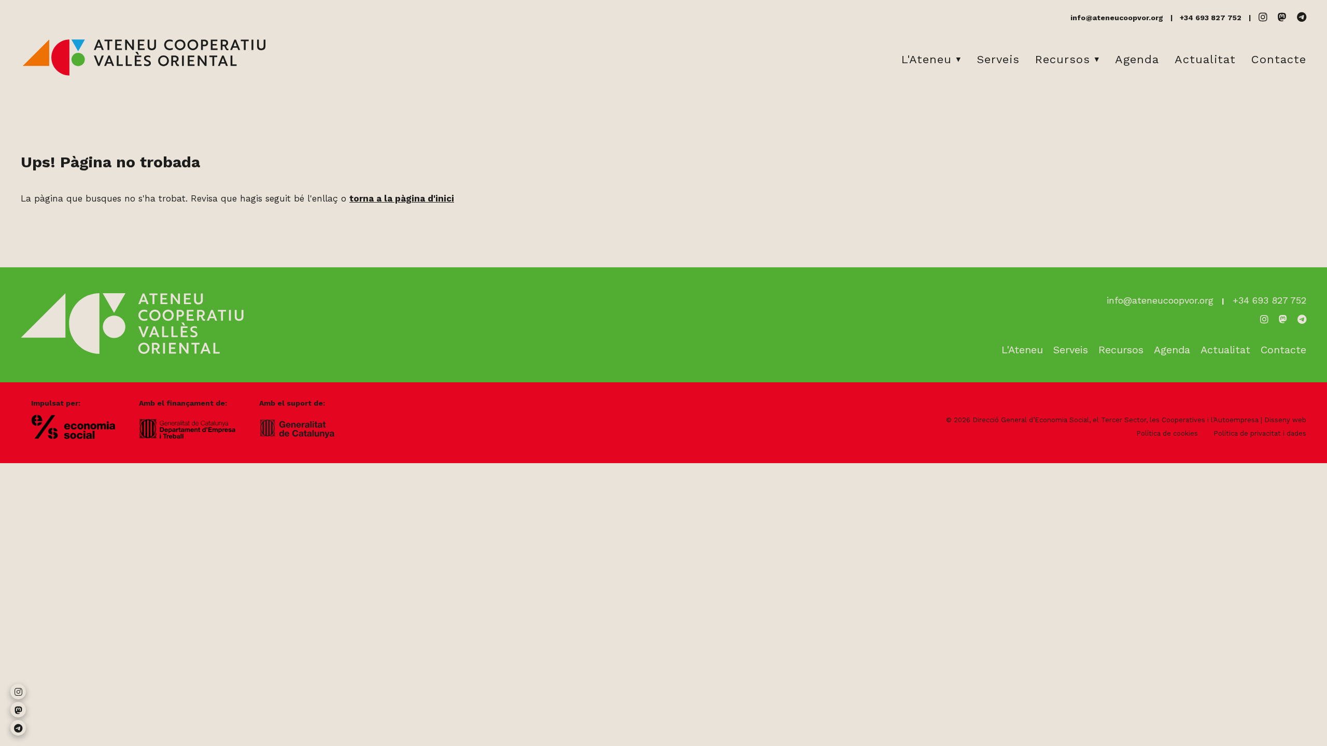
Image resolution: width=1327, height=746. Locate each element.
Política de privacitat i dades (1259, 433)
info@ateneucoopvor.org (1116, 17)
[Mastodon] (1282, 17)
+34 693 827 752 (1210, 17)
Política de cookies (1167, 433)
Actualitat (1205, 59)
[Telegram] (1301, 17)
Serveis (998, 59)
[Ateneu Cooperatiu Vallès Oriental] (144, 73)
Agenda (1137, 59)
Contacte (1278, 59)
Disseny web (1285, 420)
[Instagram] (1263, 17)
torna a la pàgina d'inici (401, 198)
